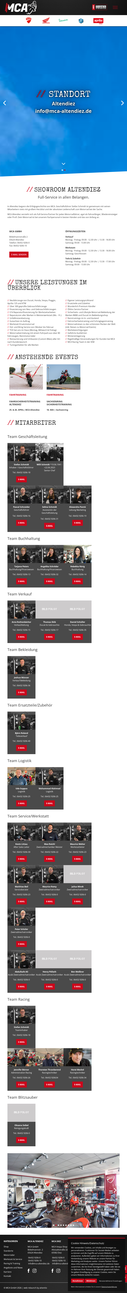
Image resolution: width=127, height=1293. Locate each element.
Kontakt (7, 1276)
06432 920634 (51, 1077)
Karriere (7, 1271)
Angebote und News (13, 1267)
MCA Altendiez (35, 1241)
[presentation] (4, 103)
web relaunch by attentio (35, 1287)
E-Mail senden (19, 254)
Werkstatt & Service (13, 1259)
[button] (62, 170)
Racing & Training (12, 1263)
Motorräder (9, 1255)
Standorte (8, 1250)
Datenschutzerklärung (109, 1287)
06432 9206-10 (35, 1260)
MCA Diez (56, 1241)
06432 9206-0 (34, 1257)
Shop (6, 1246)
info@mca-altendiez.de (38, 1263)
